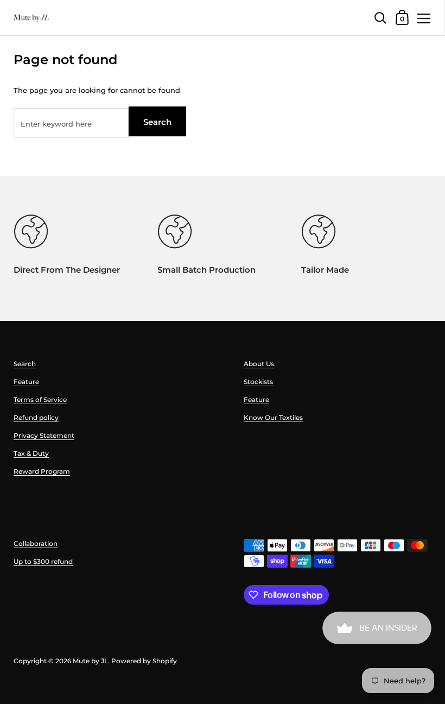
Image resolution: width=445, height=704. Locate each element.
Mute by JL (90, 661)
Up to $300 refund (43, 561)
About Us (259, 364)
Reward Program (42, 471)
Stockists (258, 382)
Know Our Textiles (273, 417)
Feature (26, 382)
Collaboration (36, 543)
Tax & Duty (31, 453)
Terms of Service (40, 399)
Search (157, 122)
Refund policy (36, 417)
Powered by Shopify (144, 661)
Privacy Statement (44, 435)
